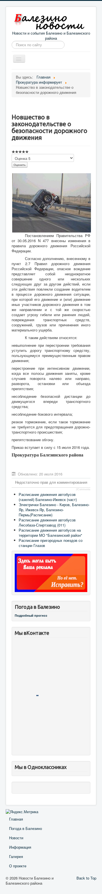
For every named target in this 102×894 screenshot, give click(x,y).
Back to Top (86, 878)
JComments (83, 489)
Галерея (16, 856)
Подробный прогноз (31, 615)
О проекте (17, 865)
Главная (16, 819)
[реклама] (51, 572)
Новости (16, 837)
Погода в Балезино (25, 828)
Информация (20, 847)
